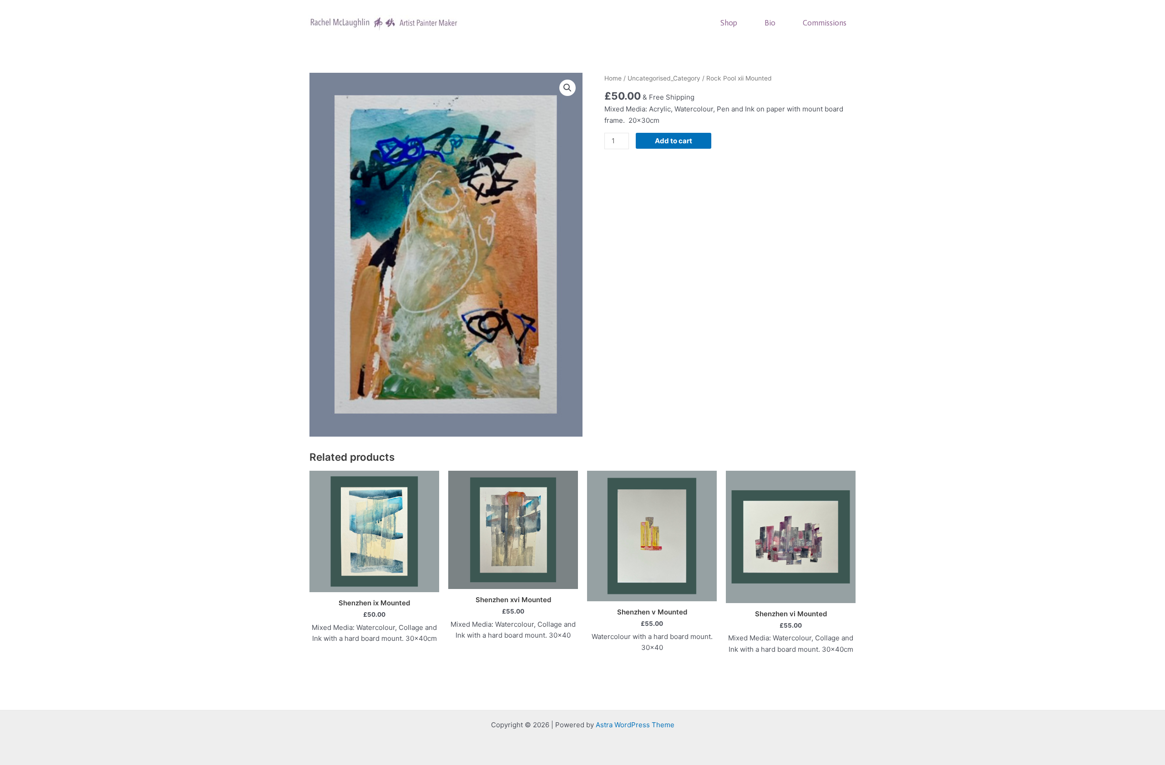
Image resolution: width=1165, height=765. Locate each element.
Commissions (824, 22)
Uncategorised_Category (664, 78)
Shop (728, 22)
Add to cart (673, 140)
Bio (770, 22)
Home (613, 78)
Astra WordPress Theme (635, 724)
